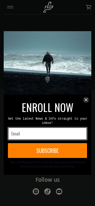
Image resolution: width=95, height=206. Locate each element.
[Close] (86, 100)
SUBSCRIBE (47, 150)
